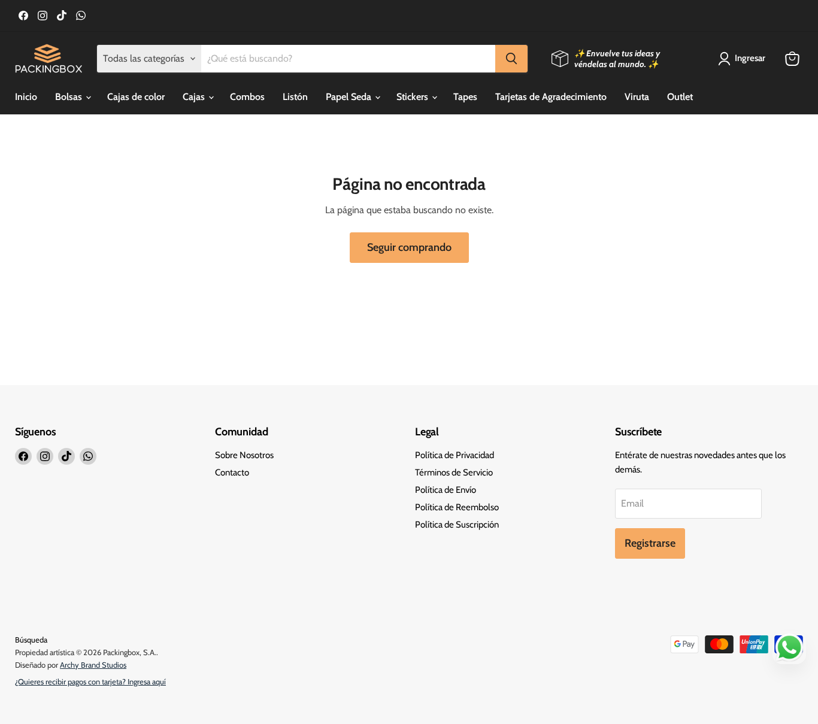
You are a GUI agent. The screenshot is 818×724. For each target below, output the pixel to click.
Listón (295, 96)
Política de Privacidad (454, 455)
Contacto (232, 472)
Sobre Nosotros (244, 455)
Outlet (680, 96)
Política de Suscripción (457, 524)
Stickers (413, 96)
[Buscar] (511, 58)
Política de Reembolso (457, 507)
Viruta (637, 96)
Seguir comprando (409, 247)
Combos (247, 96)
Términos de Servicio (454, 472)
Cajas (195, 96)
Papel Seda (350, 96)
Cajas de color (136, 96)
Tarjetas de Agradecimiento (551, 96)
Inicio (26, 96)
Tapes (465, 96)
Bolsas (69, 96)
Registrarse (650, 543)
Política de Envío (445, 489)
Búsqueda (31, 639)
